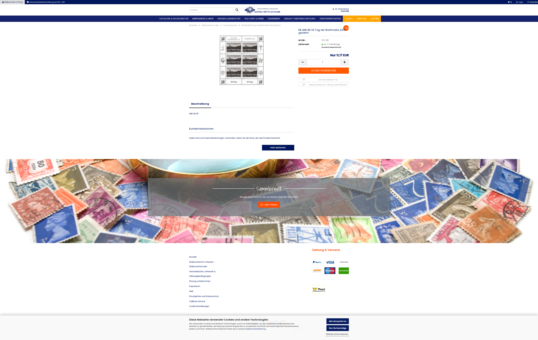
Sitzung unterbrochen (199, 281)
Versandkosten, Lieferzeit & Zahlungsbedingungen (202, 273)
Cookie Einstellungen (199, 306)
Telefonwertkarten (330, 18)
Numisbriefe (274, 18)
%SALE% (349, 18)
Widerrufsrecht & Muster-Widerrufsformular (201, 264)
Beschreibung (200, 103)
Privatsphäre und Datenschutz (204, 296)
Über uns (362, 18)
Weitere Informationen (337, 334)
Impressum (194, 286)
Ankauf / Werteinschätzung (299, 18)
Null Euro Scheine (254, 18)
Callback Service (197, 301)
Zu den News (269, 204)
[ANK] (262, 10)
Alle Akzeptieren (337, 321)
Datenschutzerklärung (256, 329)
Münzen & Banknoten (229, 18)
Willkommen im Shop (13, 2)
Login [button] (520, 2)
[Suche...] (237, 10)
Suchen (375, 18)
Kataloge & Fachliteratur (174, 18)
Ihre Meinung (278, 147)
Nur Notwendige (337, 328)
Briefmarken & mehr (203, 18)
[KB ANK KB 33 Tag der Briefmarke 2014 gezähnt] (242, 60)
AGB (191, 291)
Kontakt (193, 257)
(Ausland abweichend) (331, 47)
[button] (510, 2)
